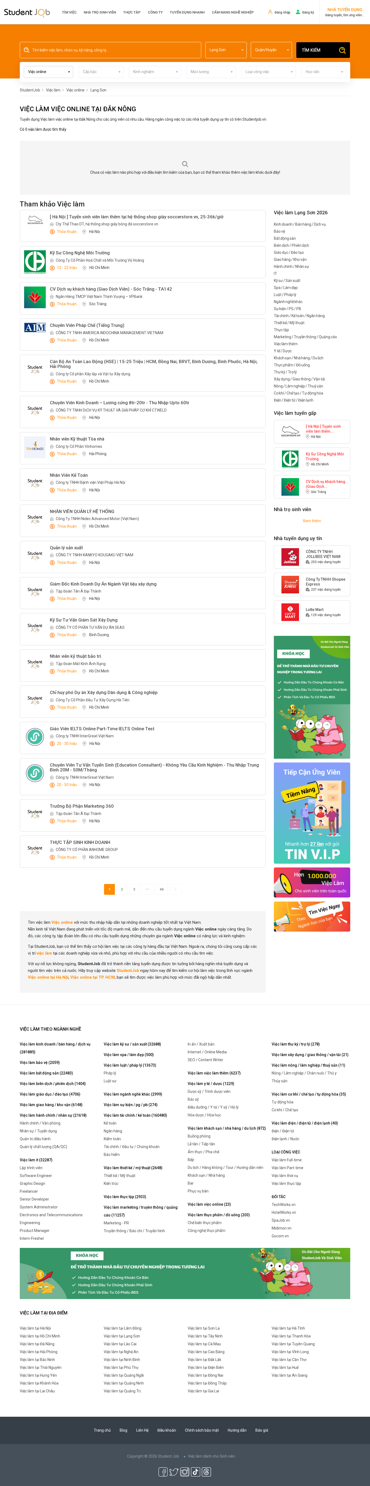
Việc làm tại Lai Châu (37, 1391)
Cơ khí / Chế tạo (285, 1110)
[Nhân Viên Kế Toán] (35, 483)
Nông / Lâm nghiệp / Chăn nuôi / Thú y (304, 1073)
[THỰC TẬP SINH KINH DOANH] (35, 851)
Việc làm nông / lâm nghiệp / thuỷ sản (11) (308, 1065)
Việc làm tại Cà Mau (204, 1344)
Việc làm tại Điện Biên (206, 1367)
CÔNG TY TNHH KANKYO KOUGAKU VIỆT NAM (94, 555)
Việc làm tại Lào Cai (120, 1344)
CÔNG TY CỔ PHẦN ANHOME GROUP (87, 849)
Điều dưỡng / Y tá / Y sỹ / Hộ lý (213, 1107)
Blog (123, 1430)
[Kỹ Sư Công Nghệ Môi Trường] (35, 262)
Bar (191, 1183)
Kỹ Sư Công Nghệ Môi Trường (325, 456)
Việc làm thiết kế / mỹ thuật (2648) (133, 1168)
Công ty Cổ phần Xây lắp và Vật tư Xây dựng (93, 374)
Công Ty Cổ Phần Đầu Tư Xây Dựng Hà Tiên (92, 700)
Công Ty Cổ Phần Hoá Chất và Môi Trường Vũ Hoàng (100, 260)
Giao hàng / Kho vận (290, 259)
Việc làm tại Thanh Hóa (291, 1336)
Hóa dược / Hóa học (204, 1115)
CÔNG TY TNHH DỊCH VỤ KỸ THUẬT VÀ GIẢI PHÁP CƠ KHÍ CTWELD (111, 410)
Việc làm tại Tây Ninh (205, 1336)
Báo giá (261, 1430)
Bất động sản (285, 238)
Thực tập (132, 12)
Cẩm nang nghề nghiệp (233, 12)
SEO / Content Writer (205, 1060)
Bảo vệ (279, 231)
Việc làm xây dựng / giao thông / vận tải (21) (310, 1055)
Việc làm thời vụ (285, 1175)
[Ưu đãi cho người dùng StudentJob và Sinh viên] (312, 813)
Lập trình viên (31, 1168)
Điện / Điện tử (283, 1131)
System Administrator (39, 1207)
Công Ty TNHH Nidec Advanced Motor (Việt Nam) (97, 519)
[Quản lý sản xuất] (35, 556)
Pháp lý (110, 1073)
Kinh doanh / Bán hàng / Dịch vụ (300, 224)
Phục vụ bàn (198, 1191)
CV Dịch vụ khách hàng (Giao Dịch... (325, 484)
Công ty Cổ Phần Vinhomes (79, 446)
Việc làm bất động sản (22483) (46, 1073)
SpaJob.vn (281, 1220)
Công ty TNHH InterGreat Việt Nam (85, 736)
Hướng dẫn (237, 1430)
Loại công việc (286, 1152)
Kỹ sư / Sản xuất (287, 280)
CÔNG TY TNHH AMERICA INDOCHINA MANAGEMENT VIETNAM (109, 333)
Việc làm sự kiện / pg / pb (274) (131, 1105)
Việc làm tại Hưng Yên (38, 1375)
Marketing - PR (116, 1223)
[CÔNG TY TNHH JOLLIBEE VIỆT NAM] (290, 556)
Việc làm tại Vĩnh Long (290, 1352)
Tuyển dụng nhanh (187, 12)
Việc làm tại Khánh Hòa (39, 1383)
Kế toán (110, 1123)
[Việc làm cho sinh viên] (312, 882)
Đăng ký (308, 12)
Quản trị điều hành (35, 1139)
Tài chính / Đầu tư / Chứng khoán (132, 1147)
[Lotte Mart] (290, 612)
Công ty (155, 12)
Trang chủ (102, 1430)
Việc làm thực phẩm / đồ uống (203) (219, 1215)
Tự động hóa (282, 1102)
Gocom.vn (280, 1236)
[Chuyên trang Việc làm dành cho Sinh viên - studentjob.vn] (27, 13)
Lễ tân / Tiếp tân (201, 1144)
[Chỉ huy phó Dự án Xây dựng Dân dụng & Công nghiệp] (35, 701)
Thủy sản (279, 1081)
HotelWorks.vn (284, 1212)
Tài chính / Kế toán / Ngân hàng (299, 316)
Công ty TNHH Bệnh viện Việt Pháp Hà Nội (90, 482)
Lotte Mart (314, 609)
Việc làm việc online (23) (209, 1204)
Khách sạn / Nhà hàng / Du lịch (298, 358)
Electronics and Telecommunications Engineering (51, 1219)
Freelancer (29, 1191)
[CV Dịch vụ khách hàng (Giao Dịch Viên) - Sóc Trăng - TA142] (35, 297)
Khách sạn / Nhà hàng (206, 1175)
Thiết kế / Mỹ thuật (289, 323)
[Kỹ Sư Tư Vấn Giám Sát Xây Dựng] (35, 628)
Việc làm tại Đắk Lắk (204, 1359)
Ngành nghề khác (288, 302)
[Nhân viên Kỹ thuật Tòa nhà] (35, 447)
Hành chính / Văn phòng (40, 1123)
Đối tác (278, 1197)
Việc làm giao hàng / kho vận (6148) (51, 1105)
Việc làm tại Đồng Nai (205, 1375)
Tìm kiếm (311, 50)
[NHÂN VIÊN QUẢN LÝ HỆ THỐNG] (35, 520)
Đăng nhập (282, 12)
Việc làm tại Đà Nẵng (37, 1344)
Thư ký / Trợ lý (285, 372)
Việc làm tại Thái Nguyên (40, 1367)
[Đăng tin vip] (312, 697)
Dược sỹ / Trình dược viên (209, 1091)
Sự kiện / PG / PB (287, 309)
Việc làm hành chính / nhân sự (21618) (53, 1115)
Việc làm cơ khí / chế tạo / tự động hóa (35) (309, 1094)
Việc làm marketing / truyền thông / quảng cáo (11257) (141, 1211)
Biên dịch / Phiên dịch (291, 245)
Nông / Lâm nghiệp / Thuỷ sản (298, 386)
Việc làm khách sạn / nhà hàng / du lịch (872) (227, 1128)
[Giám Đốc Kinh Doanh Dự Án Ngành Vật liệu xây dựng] (35, 592)
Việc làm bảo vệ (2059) (40, 1062)
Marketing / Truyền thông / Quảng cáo (305, 337)
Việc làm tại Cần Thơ (289, 1359)
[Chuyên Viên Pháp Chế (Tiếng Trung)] (35, 327)
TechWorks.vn (284, 1204)
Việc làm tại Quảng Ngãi (124, 1375)
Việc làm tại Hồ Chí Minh (40, 1336)
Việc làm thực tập (286, 1183)
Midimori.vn (281, 1228)
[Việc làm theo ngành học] (312, 916)
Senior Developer (34, 1199)
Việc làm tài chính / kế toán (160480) (135, 1115)
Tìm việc (69, 12)
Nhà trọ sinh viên (100, 12)
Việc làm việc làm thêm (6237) (214, 1073)
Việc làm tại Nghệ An (121, 1352)
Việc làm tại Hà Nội (35, 1328)
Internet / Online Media (207, 1052)
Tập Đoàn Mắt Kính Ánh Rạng (81, 664)
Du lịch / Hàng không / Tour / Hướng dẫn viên (225, 1167)
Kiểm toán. (113, 1139)
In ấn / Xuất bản (201, 1044)
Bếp (191, 1160)
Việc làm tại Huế (285, 1367)
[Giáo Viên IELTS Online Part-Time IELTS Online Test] (35, 737)
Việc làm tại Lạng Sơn (122, 1336)
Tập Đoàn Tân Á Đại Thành (78, 591)
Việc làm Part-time (287, 1168)
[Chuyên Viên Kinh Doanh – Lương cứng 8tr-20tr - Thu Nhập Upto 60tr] (35, 411)
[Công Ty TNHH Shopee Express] (290, 584)
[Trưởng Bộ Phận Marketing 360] (35, 814)
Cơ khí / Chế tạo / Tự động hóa (298, 393)
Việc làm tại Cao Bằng (206, 1352)
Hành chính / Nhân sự (291, 266)
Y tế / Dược (283, 351)
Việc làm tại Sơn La (204, 1328)
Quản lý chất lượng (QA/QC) (43, 1147)
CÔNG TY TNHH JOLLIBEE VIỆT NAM (323, 554)
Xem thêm (312, 521)
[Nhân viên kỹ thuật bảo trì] (35, 664)
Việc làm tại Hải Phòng (38, 1352)
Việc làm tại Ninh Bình (122, 1359)
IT (275, 273)
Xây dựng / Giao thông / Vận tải (299, 379)
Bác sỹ (193, 1099)
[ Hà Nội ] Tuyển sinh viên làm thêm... (323, 428)
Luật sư (110, 1081)
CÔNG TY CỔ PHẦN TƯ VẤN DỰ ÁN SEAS (90, 627)
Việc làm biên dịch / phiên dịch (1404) (53, 1083)
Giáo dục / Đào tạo (289, 252)
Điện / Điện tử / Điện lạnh (293, 400)
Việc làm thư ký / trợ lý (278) (296, 1044)
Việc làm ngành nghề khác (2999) (133, 1094)
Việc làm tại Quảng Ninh (124, 1383)
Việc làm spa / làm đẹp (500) (129, 1055)
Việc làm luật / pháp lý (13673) (130, 1065)
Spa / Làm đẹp (286, 287)
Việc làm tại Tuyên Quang (293, 1344)
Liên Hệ (142, 1430)
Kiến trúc (111, 1183)
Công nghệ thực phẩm (206, 1230)
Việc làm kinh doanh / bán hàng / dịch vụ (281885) (55, 1048)
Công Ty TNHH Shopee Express (325, 581)
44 (161, 889)
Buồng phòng (199, 1136)
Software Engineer (36, 1175)
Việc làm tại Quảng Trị (122, 1391)
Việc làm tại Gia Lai (203, 1391)
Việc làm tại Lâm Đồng (122, 1328)
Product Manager (35, 1230)
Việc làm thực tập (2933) (125, 1197)
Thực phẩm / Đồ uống (292, 365)
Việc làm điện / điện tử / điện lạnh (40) (305, 1123)
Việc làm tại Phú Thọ (121, 1367)
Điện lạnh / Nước (285, 1139)
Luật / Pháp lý (285, 294)
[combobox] (226, 50)
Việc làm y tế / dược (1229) (211, 1083)
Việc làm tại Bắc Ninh (37, 1359)
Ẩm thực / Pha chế (203, 1152)
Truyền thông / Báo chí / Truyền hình (134, 1231)
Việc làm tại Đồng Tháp (207, 1383)
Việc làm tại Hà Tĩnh (288, 1328)
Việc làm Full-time (287, 1160)
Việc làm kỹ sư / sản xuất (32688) (132, 1044)
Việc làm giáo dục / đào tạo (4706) (50, 1094)
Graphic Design (32, 1183)
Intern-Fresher (32, 1238)
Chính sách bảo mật (202, 1430)
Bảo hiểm (112, 1154)
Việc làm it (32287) (36, 1160)
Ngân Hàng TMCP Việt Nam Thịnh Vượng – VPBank (99, 296)
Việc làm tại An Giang (289, 1375)
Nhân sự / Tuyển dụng (38, 1131)
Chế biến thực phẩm (205, 1223)
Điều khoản (166, 1430)
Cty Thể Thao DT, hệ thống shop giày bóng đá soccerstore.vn (107, 224)
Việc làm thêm (286, 344)
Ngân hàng (113, 1131)
